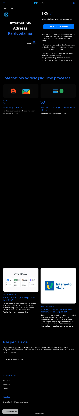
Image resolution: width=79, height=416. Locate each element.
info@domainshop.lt (50, 58)
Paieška (5, 388)
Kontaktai (6, 385)
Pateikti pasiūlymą (59, 26)
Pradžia (5, 8)
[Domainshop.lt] (39, 3)
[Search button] (74, 3)
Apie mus (6, 381)
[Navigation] (4, 3)
